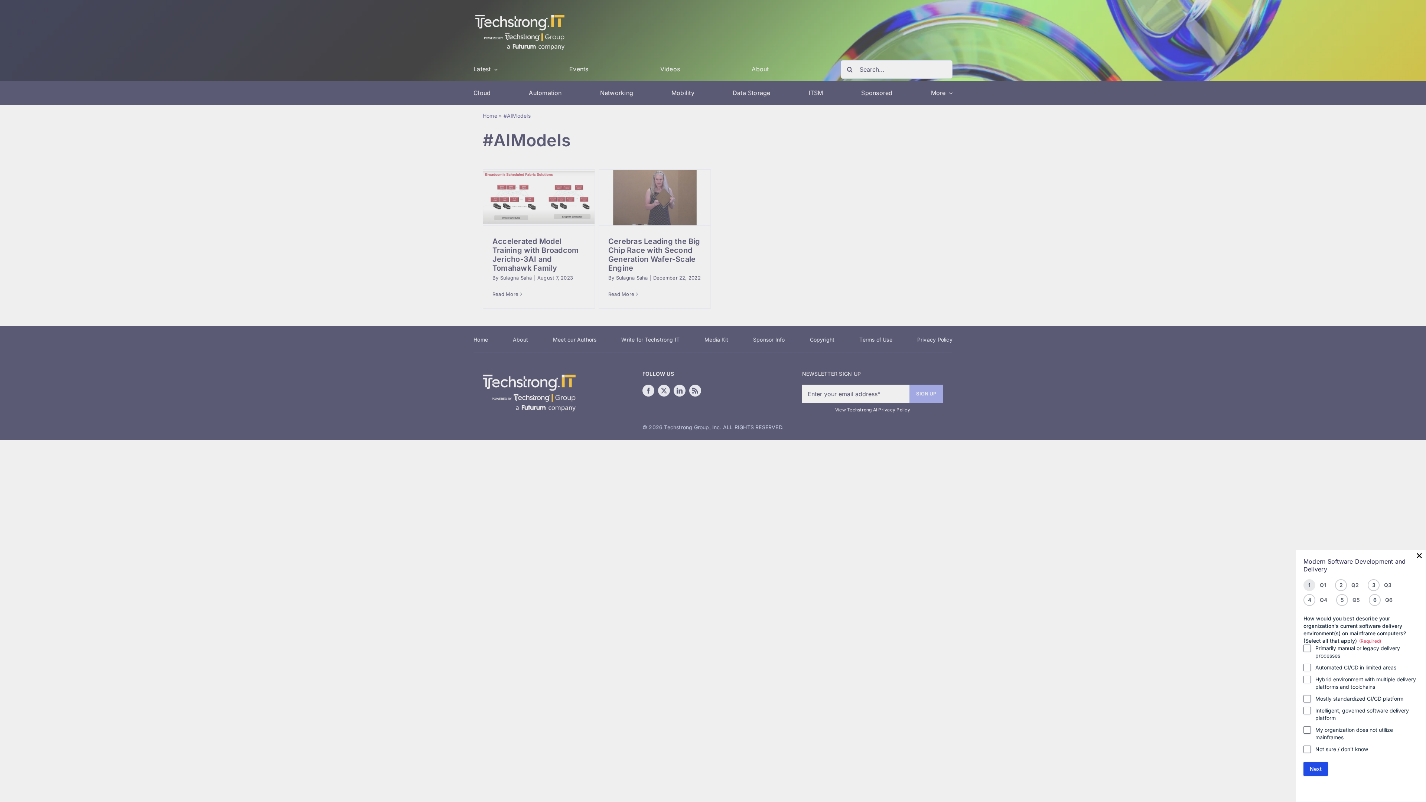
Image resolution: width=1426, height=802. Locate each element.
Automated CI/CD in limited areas (1355, 667)
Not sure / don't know (1341, 749)
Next (1316, 769)
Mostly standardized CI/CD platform (1359, 698)
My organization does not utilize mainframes (1354, 733)
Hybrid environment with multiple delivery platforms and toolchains (1365, 683)
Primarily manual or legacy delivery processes (1357, 652)
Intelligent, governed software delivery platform (1362, 714)
